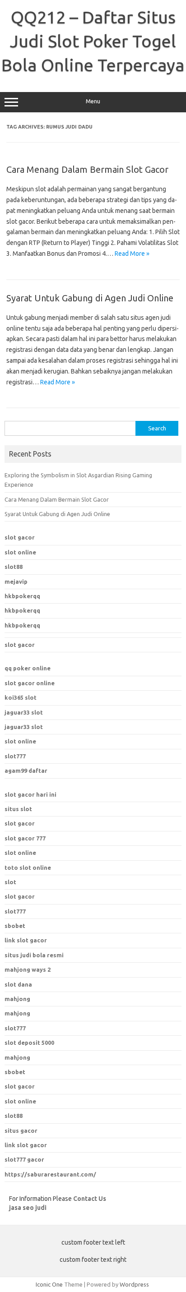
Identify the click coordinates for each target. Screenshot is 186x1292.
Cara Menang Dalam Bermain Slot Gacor (87, 169)
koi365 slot (21, 697)
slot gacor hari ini (30, 794)
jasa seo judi (27, 1207)
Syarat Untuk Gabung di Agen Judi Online (89, 298)
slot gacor (20, 537)
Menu (93, 101)
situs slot (18, 809)
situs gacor (21, 1130)
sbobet (15, 1072)
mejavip (16, 581)
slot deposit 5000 (29, 1042)
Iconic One (49, 1284)
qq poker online (28, 668)
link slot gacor (26, 1145)
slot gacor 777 (25, 838)
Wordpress (134, 1284)
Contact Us (89, 1198)
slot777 (15, 756)
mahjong (17, 1013)
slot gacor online (30, 683)
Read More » (132, 253)
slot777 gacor (24, 1159)
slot (10, 882)
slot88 (14, 566)
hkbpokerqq (22, 596)
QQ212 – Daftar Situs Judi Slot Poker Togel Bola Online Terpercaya (93, 41)
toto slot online (28, 867)
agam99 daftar (26, 770)
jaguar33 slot (24, 712)
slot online (20, 552)
